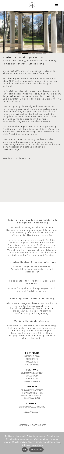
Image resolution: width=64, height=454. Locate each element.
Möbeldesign (40, 269)
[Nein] (60, 443)
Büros (41, 333)
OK (24, 449)
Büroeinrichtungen (21, 269)
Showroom (43, 232)
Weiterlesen (36, 449)
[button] (54, 5)
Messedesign (32, 272)
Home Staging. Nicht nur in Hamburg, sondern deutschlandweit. (32, 335)
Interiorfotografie (18, 288)
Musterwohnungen (21, 333)
